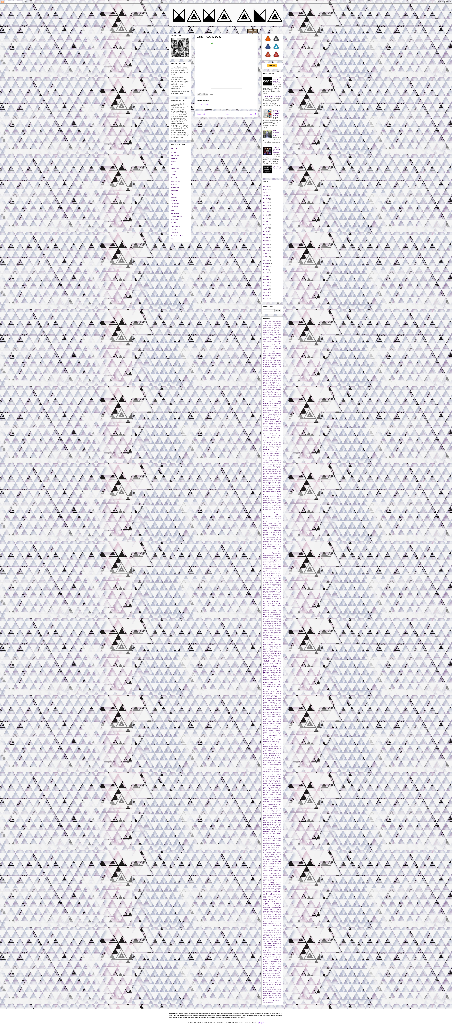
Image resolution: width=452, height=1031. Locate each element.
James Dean (269, 625)
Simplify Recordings (273, 866)
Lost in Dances (273, 668)
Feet (280, 539)
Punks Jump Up (277, 806)
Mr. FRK (268, 734)
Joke (264, 630)
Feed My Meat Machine (269, 537)
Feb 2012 (266, 218)
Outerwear (266, 771)
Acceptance (270, 329)
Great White (278, 582)
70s (267, 325)
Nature (276, 741)
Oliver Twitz (266, 766)
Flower (273, 546)
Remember (266, 831)
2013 (264, 323)
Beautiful (270, 373)
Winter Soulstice (277, 987)
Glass (279, 573)
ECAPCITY (265, 507)
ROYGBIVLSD (271, 843)
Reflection (265, 827)
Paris (270, 780)
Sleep (275, 872)
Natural (272, 741)
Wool (280, 991)
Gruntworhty (266, 586)
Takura (265, 913)
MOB (172, 210)
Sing (280, 866)
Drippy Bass (278, 493)
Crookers (275, 457)
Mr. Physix (275, 734)
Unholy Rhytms (276, 963)
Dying (275, 504)
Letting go (278, 653)
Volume (272, 973)
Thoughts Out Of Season (270, 932)
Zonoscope (266, 1002)
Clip (264, 442)
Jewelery (278, 627)
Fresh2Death (278, 557)
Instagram (174, 197)
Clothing (268, 442)
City (273, 439)
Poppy (275, 797)
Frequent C (269, 557)
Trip (264, 949)
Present (276, 799)
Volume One (278, 973)
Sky (273, 872)
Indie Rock (272, 614)
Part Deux (275, 780)
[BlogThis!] (200, 94)
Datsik (276, 469)
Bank (271, 362)
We (268, 979)
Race (276, 813)
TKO (273, 934)
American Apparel (272, 341)
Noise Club (266, 759)
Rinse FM (270, 836)
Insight (265, 616)
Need (279, 743)
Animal (279, 345)
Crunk (270, 459)
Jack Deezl (278, 621)
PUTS (279, 810)
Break (274, 407)
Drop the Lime (267, 495)
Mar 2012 (266, 215)
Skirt (280, 870)
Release (274, 829)
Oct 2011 (266, 224)
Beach (270, 368)
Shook (264, 859)
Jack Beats (273, 621)
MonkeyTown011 (267, 728)
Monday (275, 725)
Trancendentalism (276, 943)
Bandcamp (265, 362)
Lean (280, 646)
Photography (267, 789)
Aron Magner (277, 350)
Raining (268, 819)
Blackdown (275, 387)
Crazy (279, 455)
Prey (268, 801)
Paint (279, 773)
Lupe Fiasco (274, 675)
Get (280, 568)
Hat (272, 589)
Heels (264, 593)
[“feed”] (268, 42)
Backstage (268, 359)
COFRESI (173, 174)
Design (265, 476)
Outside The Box (273, 771)
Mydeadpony (175, 213)
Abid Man (271, 327)
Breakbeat (269, 408)
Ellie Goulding (270, 516)
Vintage (275, 970)
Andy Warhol (272, 344)
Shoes (279, 858)
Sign (264, 865)
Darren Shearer (267, 469)
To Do (276, 934)
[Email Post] (211, 94)
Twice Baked (275, 952)
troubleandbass (267, 950)
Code (267, 444)
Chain (272, 421)
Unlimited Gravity (276, 965)
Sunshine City (266, 907)
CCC (172, 165)
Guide (279, 586)
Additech (271, 334)
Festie (274, 541)
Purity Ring (266, 808)
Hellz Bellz (174, 184)
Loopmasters (274, 666)
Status (279, 891)
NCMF (279, 741)
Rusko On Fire (277, 847)
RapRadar (271, 820)
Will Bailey (266, 986)
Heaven (273, 591)
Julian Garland (277, 630)
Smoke (265, 877)
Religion (279, 829)
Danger (274, 468)
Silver (267, 865)
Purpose (272, 810)
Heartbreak (269, 591)
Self (276, 856)
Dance (275, 466)
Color (275, 446)
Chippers (279, 428)
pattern (268, 783)
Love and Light (271, 672)
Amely (264, 341)
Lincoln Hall (266, 658)
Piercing (277, 790)
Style (265, 904)
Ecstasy (271, 507)
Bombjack (265, 396)
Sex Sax (268, 858)
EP (269, 527)
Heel (280, 591)
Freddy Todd (273, 552)
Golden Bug (266, 578)
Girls (264, 573)
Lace (264, 644)
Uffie (273, 956)
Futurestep (278, 563)
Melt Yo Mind (272, 697)
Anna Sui (272, 346)
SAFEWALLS (266, 850)
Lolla (271, 663)
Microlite (274, 700)
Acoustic (265, 332)
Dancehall (269, 467)
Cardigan (279, 418)
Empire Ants (277, 520)
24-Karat (274, 323)
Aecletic (173, 152)
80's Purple (174, 149)
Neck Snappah (267, 743)
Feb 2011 (266, 234)
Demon (268, 475)
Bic (274, 380)
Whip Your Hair (270, 984)
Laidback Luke (277, 644)
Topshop (268, 937)
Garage (270, 566)
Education (265, 509)
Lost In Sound (175, 203)
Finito (264, 544)
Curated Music (175, 178)
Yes (267, 997)
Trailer (275, 941)
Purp (271, 808)
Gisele (268, 573)
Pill (280, 790)
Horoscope (272, 600)
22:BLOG (269, 323)
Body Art (270, 394)
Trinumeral (278, 947)
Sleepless (279, 872)
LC (277, 646)
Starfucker (268, 891)
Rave (279, 820)
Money (279, 725)
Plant (275, 794)
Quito (270, 813)
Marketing (265, 691)
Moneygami (266, 726)
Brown (272, 410)
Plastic (265, 796)
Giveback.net (274, 573)
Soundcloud (174, 223)
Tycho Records (268, 956)
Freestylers (271, 555)
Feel (277, 537)
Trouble (279, 949)
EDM (280, 507)
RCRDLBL (271, 824)
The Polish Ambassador (273, 925)
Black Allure (266, 385)
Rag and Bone (278, 815)
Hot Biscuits (174, 191)
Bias (272, 380)
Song (272, 883)
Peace (273, 785)
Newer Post (201, 114)
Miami (279, 698)
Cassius (279, 419)
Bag (264, 360)
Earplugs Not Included (269, 505)
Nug (264, 762)
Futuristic (265, 564)
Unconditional (277, 959)
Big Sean (265, 382)
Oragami (265, 769)
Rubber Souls (277, 843)
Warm (274, 975)
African (265, 336)
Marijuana (278, 689)
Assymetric (272, 353)
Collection (271, 446)
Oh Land (269, 764)
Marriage (279, 691)
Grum (279, 584)
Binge (271, 384)
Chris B (275, 430)
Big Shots (272, 382)
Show (279, 861)
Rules (279, 845)
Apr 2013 (265, 196)
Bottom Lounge (276, 399)
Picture (272, 790)
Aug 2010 (266, 254)
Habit (269, 587)
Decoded (276, 471)
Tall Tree (269, 913)
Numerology (268, 762)
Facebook (265, 534)
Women (270, 991)
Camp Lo (278, 414)
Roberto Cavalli (267, 840)
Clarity (271, 440)
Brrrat (276, 410)
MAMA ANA (174, 207)
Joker (267, 630)
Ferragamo (265, 541)
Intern (264, 618)
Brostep (269, 410)
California (265, 414)
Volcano (268, 973)
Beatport (271, 371)
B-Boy (280, 357)
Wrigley (265, 995)
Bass (269, 364)
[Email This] (198, 94)
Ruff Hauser (266, 845)
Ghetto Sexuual (276, 570)
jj (269, 628)
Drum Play (273, 496)
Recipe (276, 826)
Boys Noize (271, 403)
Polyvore (269, 797)
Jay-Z (268, 627)
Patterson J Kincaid (276, 783)
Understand (273, 961)
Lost (268, 668)
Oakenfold (278, 762)
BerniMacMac (266, 378)
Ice (264, 608)
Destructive (271, 476)
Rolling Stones (267, 842)
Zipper (279, 1000)
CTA (269, 460)
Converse (272, 451)
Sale (271, 850)
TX (263, 956)
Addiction (265, 334)
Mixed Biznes (266, 716)
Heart (264, 591)
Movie (275, 732)
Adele (275, 334)
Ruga (271, 845)
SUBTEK (276, 904)
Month (265, 730)
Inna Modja (278, 614)
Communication (273, 447)
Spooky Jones (278, 888)
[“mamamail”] (276, 42)
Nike (270, 755)
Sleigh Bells (266, 873)
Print (270, 801)
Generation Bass (267, 568)
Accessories (277, 329)
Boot (264, 398)
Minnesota (269, 712)
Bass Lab (274, 364)
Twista (269, 954)
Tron (270, 949)
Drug (273, 494)
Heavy (277, 591)
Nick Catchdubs (276, 752)
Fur (264, 563)
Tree (280, 945)
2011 (279, 322)
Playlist (279, 796)
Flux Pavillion (273, 548)
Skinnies (275, 870)
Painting (274, 775)
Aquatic (265, 350)
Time (270, 934)
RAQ (276, 820)
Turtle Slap (269, 952)
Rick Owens (275, 835)
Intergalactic (278, 616)
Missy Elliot (275, 714)
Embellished (273, 518)
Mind (264, 707)
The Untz (173, 229)
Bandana (279, 360)
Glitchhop (276, 575)
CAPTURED (267, 418)
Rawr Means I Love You (272, 822)
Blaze (273, 389)
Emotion (272, 520)
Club (272, 442)
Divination (268, 482)
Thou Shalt (273, 930)
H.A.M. (265, 587)
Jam (278, 623)
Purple (275, 808)
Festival (279, 541)
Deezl (274, 473)
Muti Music (270, 737)
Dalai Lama (273, 464)
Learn (265, 648)
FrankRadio (278, 550)
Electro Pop (266, 513)
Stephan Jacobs (277, 894)
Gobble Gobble (267, 577)
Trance (269, 943)
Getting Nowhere (267, 570)
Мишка (270, 1002)
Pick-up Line (266, 790)
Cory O (271, 453)
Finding (275, 543)
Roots (279, 842)
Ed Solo (276, 507)
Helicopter (269, 593)
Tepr (267, 918)
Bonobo (270, 396)
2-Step (270, 321)
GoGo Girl (274, 577)
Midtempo (269, 704)
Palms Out (266, 776)
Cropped (279, 457)
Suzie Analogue (274, 907)
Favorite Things (275, 536)
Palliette (279, 774)
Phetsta (276, 787)
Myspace (265, 739)
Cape (280, 416)
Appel (277, 348)
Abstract (277, 327)
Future (267, 563)
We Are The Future (275, 979)
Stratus (279, 898)
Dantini (279, 467)
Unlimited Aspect (267, 965)
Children (265, 428)
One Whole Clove (176, 216)
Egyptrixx (274, 509)
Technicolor (278, 914)
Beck (271, 375)
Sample (274, 850)
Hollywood (268, 598)
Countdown (269, 455)
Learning (271, 648)
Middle (279, 700)
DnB (269, 484)
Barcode (279, 362)
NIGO (267, 755)
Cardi (273, 418)
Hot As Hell (278, 600)
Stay (264, 894)
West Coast (266, 982)
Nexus (275, 750)
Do (271, 484)
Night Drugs (275, 753)
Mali (275, 684)
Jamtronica (275, 625)
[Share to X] (202, 94)
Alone (264, 339)
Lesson (272, 653)
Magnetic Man (268, 682)
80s (272, 325)
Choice (270, 430)
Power (272, 799)
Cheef (279, 421)
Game (279, 564)
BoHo (275, 394)
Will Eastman (273, 986)
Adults (279, 334)
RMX (269, 838)
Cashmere (270, 419)
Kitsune (273, 639)
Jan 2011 (265, 237)
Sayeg (264, 854)
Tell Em (275, 916)
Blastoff (269, 389)
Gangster (265, 566)
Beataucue (278, 369)
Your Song (278, 997)
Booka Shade (278, 396)
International (270, 618)
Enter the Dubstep (274, 525)
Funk (275, 561)
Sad (271, 849)
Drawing (279, 491)
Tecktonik (269, 916)
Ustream (265, 968)
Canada (265, 416)
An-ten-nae (272, 343)
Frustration (266, 561)
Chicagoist (265, 426)
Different (265, 478)
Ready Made (175, 220)
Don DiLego (268, 487)
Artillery (269, 351)
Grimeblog (272, 584)
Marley (272, 691)
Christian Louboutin (275, 433)
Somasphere (266, 882)
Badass (279, 358)
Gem (275, 566)
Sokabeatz (265, 880)
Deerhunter (270, 473)
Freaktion (265, 552)
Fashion (279, 534)
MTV (270, 736)
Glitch (264, 575)
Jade (268, 623)
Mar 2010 (266, 270)
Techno (265, 916)
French (276, 555)
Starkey (272, 891)
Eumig (264, 528)
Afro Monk (270, 336)
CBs (270, 421)
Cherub (275, 423)
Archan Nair (271, 350)
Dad (280, 462)
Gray (271, 582)
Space (264, 886)
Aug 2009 (266, 289)
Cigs (268, 437)
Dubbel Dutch (272, 498)
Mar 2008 (266, 295)
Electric (279, 509)
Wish (264, 989)
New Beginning (270, 746)
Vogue (276, 972)
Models (270, 721)
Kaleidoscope (274, 632)
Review (270, 835)
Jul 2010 (265, 257)
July (264, 632)
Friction (265, 559)
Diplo (267, 480)
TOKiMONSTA (266, 935)
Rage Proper (270, 817)
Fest (271, 541)
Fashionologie (266, 536)
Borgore (279, 398)
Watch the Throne (276, 977)
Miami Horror (267, 700)
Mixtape (279, 716)
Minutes (275, 712)
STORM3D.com (266, 898)
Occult (264, 764)
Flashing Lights (274, 544)
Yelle (276, 995)
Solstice (279, 880)
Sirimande (271, 868)
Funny (279, 561)
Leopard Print (266, 653)
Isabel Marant (274, 619)
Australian (275, 357)
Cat (264, 421)
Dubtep (265, 502)
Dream (265, 493)
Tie (268, 934)
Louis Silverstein (277, 670)
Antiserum (270, 348)
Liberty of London (267, 655)
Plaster (279, 794)
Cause (266, 421)
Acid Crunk (273, 330)
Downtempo (266, 491)
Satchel (274, 852)
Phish (279, 787)
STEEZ (269, 894)
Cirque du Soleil (267, 439)
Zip (277, 1000)
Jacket (264, 623)
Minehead (271, 711)
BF (270, 380)
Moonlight (265, 732)
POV (269, 799)
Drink (272, 493)
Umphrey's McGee (276, 957)
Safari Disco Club (277, 849)
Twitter (273, 954)
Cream (264, 457)
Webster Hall (272, 980)
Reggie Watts (272, 827)
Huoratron (274, 603)
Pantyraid (265, 778)
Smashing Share (273, 875)
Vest (274, 968)
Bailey (267, 360)
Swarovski (265, 909)
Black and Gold (274, 385)
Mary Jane (272, 693)
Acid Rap (279, 330)
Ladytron (271, 644)
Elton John (266, 518)
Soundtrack (278, 884)
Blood (276, 391)
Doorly (273, 487)
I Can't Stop (271, 607)
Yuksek (272, 999)
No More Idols (277, 757)
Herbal (274, 593)
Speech (279, 886)
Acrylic (269, 332)
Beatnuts (265, 371)
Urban (279, 966)
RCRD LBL (266, 824)
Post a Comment (204, 104)
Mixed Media (273, 716)
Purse (276, 810)
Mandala (278, 686)
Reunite (279, 833)
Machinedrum (273, 677)
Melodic (265, 696)
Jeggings (274, 627)
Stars (276, 891)
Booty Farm (274, 398)
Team (269, 914)
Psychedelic (271, 805)
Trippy (267, 949)
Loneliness (265, 665)
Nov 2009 (266, 279)
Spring (268, 890)
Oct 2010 (266, 247)
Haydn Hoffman (277, 589)
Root (276, 842)
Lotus (279, 668)
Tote (280, 939)
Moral (269, 732)
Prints (273, 801)
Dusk (268, 504)
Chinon (270, 428)
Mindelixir (278, 707)
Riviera (275, 836)
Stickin (274, 896)
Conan (279, 447)
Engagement (266, 525)
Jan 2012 (265, 221)
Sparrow (269, 886)
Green (264, 584)
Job (271, 628)
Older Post (252, 114)
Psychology (278, 804)
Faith (270, 534)
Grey (268, 584)
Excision (279, 529)
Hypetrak (265, 607)
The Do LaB (271, 921)
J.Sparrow (265, 621)
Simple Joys (278, 865)
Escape (277, 527)
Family (274, 534)
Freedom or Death (267, 553)
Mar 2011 (266, 231)
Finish (279, 543)
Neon (264, 744)
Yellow (279, 995)
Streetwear (266, 901)
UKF (277, 956)
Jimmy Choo (266, 628)
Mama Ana (270, 686)
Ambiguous (278, 339)
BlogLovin (173, 162)
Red (280, 826)
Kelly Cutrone (269, 635)
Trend (265, 947)
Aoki (274, 348)
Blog (264, 391)
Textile (270, 918)
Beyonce (274, 378)
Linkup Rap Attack (276, 658)
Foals (279, 548)
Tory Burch (274, 937)
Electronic (277, 513)
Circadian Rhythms (276, 437)
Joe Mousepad (277, 628)
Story (273, 898)
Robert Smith (277, 838)
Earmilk (279, 504)
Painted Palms (267, 774)
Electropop (265, 514)
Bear (273, 368)
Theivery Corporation (271, 927)
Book (273, 396)
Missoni (269, 714)
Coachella (276, 442)
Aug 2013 (266, 189)
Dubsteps (278, 500)
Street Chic (277, 899)
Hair (273, 587)
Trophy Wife (274, 949)
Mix (280, 714)
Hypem (173, 194)
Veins (270, 968)
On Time (272, 766)
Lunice (268, 675)
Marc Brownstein (268, 688)
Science (276, 854)
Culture (279, 460)
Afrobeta (275, 336)
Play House (273, 796)
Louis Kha (269, 670)
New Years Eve (274, 748)
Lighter (273, 657)
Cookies (279, 451)
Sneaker (270, 877)
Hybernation (266, 605)
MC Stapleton (274, 695)
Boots (268, 398)
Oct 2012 (266, 212)
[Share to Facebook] (204, 94)
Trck (277, 945)
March (265, 690)
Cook (276, 451)
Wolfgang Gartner (276, 989)
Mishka (279, 712)
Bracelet (279, 403)
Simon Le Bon (272, 865)
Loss (264, 668)
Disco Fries (274, 480)
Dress (268, 493)
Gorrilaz (270, 580)
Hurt (279, 603)
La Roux (279, 642)
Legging (272, 650)
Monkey (279, 726)
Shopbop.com (275, 859)
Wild (280, 984)
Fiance (264, 543)
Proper (264, 804)
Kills (267, 637)
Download (277, 489)
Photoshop (273, 789)
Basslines (278, 364)
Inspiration (271, 616)
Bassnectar (266, 366)
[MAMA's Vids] (276, 57)
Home (227, 114)
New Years (268, 748)
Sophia (265, 884)
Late (268, 646)
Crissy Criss (270, 457)
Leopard (279, 651)
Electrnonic (274, 511)
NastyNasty (266, 741)
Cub (271, 460)
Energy (279, 523)
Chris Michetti (273, 432)
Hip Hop (272, 596)
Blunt (269, 392)
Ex (268, 528)
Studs (279, 901)
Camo (270, 414)
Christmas (266, 435)
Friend (269, 559)
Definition (278, 473)
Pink (264, 792)
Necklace (274, 743)
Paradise (273, 778)
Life (274, 655)
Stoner (279, 896)
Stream (265, 899)
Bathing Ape (272, 366)
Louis (264, 670)
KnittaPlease (278, 641)
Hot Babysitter (175, 187)
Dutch (271, 504)
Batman (277, 366)
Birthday (275, 384)
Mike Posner (266, 705)
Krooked (269, 642)
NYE (275, 762)
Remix (273, 831)
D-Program (276, 462)
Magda (279, 681)
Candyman (270, 416)
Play (269, 796)
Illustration (266, 612)
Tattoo (276, 913)
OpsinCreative (277, 767)
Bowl (276, 401)
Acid (269, 330)
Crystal (274, 458)
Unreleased (272, 966)
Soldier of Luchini (272, 880)
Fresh (273, 557)
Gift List (268, 571)
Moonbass (278, 730)
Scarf (267, 854)
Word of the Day (276, 993)
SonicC (279, 882)
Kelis (264, 635)
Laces (267, 644)
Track (271, 941)
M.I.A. (268, 677)
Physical (279, 789)
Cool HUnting (266, 453)
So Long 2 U (271, 879)
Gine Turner (276, 571)
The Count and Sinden (268, 920)
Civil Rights (278, 439)
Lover (277, 672)
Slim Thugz (278, 873)
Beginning (275, 375)
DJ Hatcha (278, 482)
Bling (279, 389)
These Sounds (266, 930)
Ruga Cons (275, 845)
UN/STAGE (266, 959)
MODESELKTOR (277, 721)
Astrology (278, 353)
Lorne (279, 666)
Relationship (266, 829)
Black (279, 384)
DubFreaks (266, 500)
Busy (264, 412)
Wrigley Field (271, 995)
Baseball (265, 364)
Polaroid (265, 797)
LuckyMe (273, 674)
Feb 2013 (266, 202)
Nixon (272, 757)
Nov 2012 (266, 208)
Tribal (273, 947)
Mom (270, 725)
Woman (265, 991)
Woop (264, 993)
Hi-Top (279, 593)
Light (269, 657)
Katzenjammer (277, 634)
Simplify (265, 866)
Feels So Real (274, 539)
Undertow (278, 961)
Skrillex (270, 872)
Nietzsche (265, 753)
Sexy (276, 858)
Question (265, 813)
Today (279, 934)
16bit (267, 321)
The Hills (277, 923)
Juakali (271, 630)
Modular (272, 723)
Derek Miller (278, 475)
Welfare (279, 980)
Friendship (274, 559)
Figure (268, 543)
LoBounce (265, 663)
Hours (268, 601)
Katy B (272, 634)
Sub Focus (271, 904)
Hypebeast (273, 605)
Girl (280, 572)
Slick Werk (272, 873)
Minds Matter (267, 709)
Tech (273, 914)
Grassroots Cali (175, 181)
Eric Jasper (273, 527)
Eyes (271, 532)
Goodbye (265, 580)
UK (275, 956)
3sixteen (279, 323)
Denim (272, 475)
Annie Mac (278, 346)
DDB (264, 471)
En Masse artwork (268, 521)
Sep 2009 (266, 286)
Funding (271, 561)
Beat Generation (270, 369)
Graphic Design (277, 580)
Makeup (276, 682)
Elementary (272, 514)
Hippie (276, 596)
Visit (270, 972)
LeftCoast (265, 649)
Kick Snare (276, 635)
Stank (279, 890)
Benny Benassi (277, 376)
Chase (276, 421)
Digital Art (276, 478)
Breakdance (275, 408)
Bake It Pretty (175, 155)
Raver (264, 822)
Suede (279, 904)
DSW (264, 498)
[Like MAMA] (268, 49)
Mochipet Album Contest (269, 719)
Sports (264, 890)
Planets (271, 794)
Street (271, 899)
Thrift (279, 932)
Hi (276, 593)
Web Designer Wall (177, 236)
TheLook (279, 927)
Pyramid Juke (277, 811)
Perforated (271, 787)
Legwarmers (278, 649)
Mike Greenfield (277, 704)
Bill (277, 382)
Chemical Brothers (268, 423)
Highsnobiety (266, 596)
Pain (276, 773)
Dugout (269, 502)
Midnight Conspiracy (269, 702)
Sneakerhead (277, 877)
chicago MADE (175, 168)
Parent (279, 778)
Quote (273, 813)
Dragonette (273, 491)
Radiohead (271, 815)
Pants (279, 776)
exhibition (265, 530)
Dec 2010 (266, 241)
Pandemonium (273, 776)
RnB (272, 838)
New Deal (276, 746)
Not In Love (270, 760)
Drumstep (278, 496)
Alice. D (279, 337)
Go (280, 575)
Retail (274, 833)
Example (273, 528)
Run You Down (266, 847)
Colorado (279, 446)
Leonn (275, 651)
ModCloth (278, 719)
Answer (265, 348)
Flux (277, 546)
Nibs (280, 750)
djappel (265, 484)
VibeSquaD (278, 968)
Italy (280, 619)
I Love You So (277, 607)
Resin (270, 833)
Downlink (270, 489)
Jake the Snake (272, 623)
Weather (265, 981)
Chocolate (265, 430)
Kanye (264, 634)
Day (280, 469)
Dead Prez (268, 471)
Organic (270, 769)
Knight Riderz (267, 641)
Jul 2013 (265, 192)
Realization (271, 826)
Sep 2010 (266, 250)
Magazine (272, 681)
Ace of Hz (265, 330)
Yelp (172, 239)
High (264, 594)
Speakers (274, 886)
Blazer (276, 389)
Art (264, 352)
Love (265, 672)
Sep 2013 (266, 186)
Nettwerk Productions (275, 744)
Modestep (265, 723)
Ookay (268, 767)
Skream (265, 872)
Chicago (278, 425)
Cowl (277, 455)
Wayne (265, 979)
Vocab (273, 972)
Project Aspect (277, 803)
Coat (280, 442)
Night (270, 753)
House (273, 601)
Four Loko (271, 550)
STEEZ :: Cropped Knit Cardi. (272, 96)
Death (272, 471)
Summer (270, 906)
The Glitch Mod (270, 923)
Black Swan (270, 387)
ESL (280, 527)
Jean (271, 627)
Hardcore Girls (266, 589)
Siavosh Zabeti (272, 863)
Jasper (265, 627)
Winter (271, 988)
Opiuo (271, 767)
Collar (267, 446)
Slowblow (265, 875)
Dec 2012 (266, 205)
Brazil (271, 407)
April (280, 348)
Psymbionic (266, 806)
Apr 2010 (265, 266)
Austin (271, 357)
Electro (279, 511)
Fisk (268, 544)
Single (264, 868)
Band (274, 360)
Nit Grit (268, 757)
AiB (280, 336)
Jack (269, 621)
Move (273, 732)
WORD (269, 993)
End (275, 523)
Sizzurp (270, 870)
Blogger (261, 1023)
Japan (279, 625)
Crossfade (265, 458)
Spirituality (271, 888)
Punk (271, 806)
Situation (265, 870)
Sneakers (265, 879)
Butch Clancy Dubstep (271, 412)
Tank (273, 913)
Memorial (278, 696)
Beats (275, 371)
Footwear (265, 550)
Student (274, 901)
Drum (275, 494)
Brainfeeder (266, 405)
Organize (275, 769)
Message (275, 698)
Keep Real (174, 200)
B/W (264, 358)
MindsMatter (274, 709)
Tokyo (272, 935)
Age (278, 336)
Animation (266, 346)
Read (280, 824)
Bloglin (267, 391)
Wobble (269, 989)
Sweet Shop (272, 911)
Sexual (272, 858)
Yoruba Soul (271, 997)
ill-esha (274, 610)
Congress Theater (276, 450)
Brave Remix (266, 407)
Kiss (280, 637)
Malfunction (270, 684)
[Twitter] (276, 49)
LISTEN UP (269, 661)
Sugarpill (265, 906)
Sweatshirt (272, 909)
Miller (279, 705)
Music (274, 736)
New (264, 746)
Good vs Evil (277, 578)
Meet (280, 695)
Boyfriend (266, 403)
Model (264, 721)
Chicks (272, 426)
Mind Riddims (271, 707)
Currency (265, 462)
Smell (279, 875)
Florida (269, 546)
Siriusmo (278, 868)
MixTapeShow (266, 718)
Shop (268, 859)
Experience (277, 530)
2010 (276, 322)
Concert (266, 450)
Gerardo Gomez (275, 568)
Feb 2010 (266, 273)
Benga (270, 377)
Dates (273, 469)
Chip (274, 428)
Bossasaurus (266, 399)
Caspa (274, 419)
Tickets (265, 934)
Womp (275, 991)
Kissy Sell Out (267, 639)
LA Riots (274, 642)
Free (279, 552)
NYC (273, 762)
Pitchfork (269, 792)
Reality (265, 826)
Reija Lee (278, 827)
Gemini (279, 566)
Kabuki (268, 632)
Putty (264, 811)
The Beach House (276, 918)
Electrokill (271, 513)
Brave (279, 405)
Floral (264, 546)
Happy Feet (278, 587)
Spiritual (265, 888)
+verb (264, 321)
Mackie (279, 677)
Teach (279, 913)
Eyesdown (275, 532)
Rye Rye (265, 849)
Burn (280, 410)
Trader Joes (174, 232)
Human (269, 603)
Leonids (271, 651)
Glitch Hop (270, 575)
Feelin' (268, 539)
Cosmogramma (277, 453)
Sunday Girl (278, 906)
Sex (264, 858)
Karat (268, 634)
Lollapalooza (278, 663)
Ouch (279, 769)
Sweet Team (278, 911)
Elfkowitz (278, 515)
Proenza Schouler (267, 803)
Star (264, 891)
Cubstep (275, 460)
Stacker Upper (274, 890)
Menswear (269, 698)
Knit (273, 641)
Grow (276, 584)
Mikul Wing (274, 705)
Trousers (274, 950)
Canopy (276, 416)
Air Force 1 (266, 337)
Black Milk (174, 158)
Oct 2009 (266, 283)
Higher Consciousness (274, 594)
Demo (264, 475)
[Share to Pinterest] (207, 94)
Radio (267, 815)
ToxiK (267, 941)
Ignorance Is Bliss (271, 608)
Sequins (279, 856)
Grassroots (266, 582)
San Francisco (267, 852)
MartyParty (266, 693)
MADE (271, 679)
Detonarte (278, 476)
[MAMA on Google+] (268, 57)
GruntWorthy (274, 586)
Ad (277, 332)
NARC (272, 739)
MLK (273, 718)
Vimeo (270, 970)
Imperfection (274, 612)
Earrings (279, 505)
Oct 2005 (266, 299)
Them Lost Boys (273, 928)
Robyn (273, 840)
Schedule (272, 854)
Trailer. (279, 941)
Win (268, 988)
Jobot (273, 628)
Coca (264, 444)
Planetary (265, 794)
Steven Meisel (267, 896)
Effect (270, 509)
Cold (275, 444)
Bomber (279, 394)
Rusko (272, 847)
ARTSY (273, 352)
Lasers (264, 646)
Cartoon (265, 419)
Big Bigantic (278, 380)
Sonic (275, 882)
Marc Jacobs (277, 688)
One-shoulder (277, 766)
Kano (280, 632)
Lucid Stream (266, 674)
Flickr (279, 544)
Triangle (270, 947)
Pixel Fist (275, 792)
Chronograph (273, 435)
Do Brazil (275, 484)
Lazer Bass (273, 646)
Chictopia (173, 171)
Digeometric (270, 478)
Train (264, 943)
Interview (276, 618)
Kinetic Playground (274, 637)
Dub (267, 498)
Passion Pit (273, 782)
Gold (279, 577)
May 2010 (266, 263)
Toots (275, 935)
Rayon (279, 822)
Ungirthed (265, 963)
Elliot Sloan (278, 516)
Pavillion (268, 785)
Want (265, 975)
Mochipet (278, 718)
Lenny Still (266, 651)
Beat (264, 369)
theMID (279, 928)
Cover (274, 455)
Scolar (266, 856)
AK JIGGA (271, 337)
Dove (277, 487)
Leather (278, 648)
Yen (264, 997)
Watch (269, 977)
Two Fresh (278, 954)
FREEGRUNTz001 (277, 553)
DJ (273, 482)
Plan (280, 792)
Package (273, 773)
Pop (272, 797)
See (273, 856)
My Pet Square (277, 737)
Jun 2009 (266, 292)
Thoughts (278, 930)
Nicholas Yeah (267, 752)
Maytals (268, 695)
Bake (271, 360)
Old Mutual (278, 764)
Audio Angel (270, 355)
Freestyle (265, 555)
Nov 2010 (266, 244)
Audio (264, 355)
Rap (267, 820)
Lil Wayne (278, 657)
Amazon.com (271, 339)
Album (275, 337)
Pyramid (269, 811)
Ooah (264, 767)
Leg (269, 650)
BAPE (275, 362)
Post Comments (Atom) (230, 120)
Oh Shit (273, 764)
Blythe (264, 394)
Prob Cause (278, 801)
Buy (278, 412)
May (264, 695)
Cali (280, 412)
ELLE (264, 516)
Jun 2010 (266, 260)
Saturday (279, 852)
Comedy (265, 448)
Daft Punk (266, 464)
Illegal (279, 610)
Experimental (266, 532)
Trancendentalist (267, 945)
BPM (276, 403)
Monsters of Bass (276, 728)
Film (272, 543)
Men (264, 698)
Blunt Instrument (276, 392)
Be (268, 368)
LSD (280, 672)
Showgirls (265, 863)
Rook (273, 842)
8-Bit (270, 325)
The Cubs (276, 920)
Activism (274, 332)
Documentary (274, 485)
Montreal (271, 730)
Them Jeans (266, 928)
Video (265, 970)
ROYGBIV (265, 843)
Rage (264, 817)
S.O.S (269, 849)
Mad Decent (266, 679)
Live (279, 661)
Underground (266, 961)
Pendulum (278, 785)
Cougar (265, 455)
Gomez (271, 578)
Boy (279, 402)
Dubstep (272, 500)
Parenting (265, 780)
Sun (274, 906)
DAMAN (270, 466)
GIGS (271, 571)
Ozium (267, 773)
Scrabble (271, 856)
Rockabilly (278, 840)
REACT (276, 824)
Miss (264, 714)
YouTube (266, 999)
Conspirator (266, 451)
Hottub (265, 601)
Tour (264, 941)
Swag (279, 907)
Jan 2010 (265, 276)
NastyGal (279, 739)
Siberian (279, 863)
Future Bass (272, 563)
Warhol (269, 975)
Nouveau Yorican (277, 760)
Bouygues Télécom (268, 401)
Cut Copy (270, 462)
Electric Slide (266, 511)
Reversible (265, 835)
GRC (273, 582)
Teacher (265, 914)
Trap (274, 945)
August (275, 355)
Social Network (277, 879)
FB (280, 536)
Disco (270, 480)
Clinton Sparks (277, 440)
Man (274, 686)
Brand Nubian (274, 405)
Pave (264, 785)
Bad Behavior (274, 358)
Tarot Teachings (175, 226)
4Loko (264, 325)
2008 (274, 321)
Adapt (279, 332)
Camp (274, 414)
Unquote (265, 966)
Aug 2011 (266, 228)
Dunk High (274, 502)
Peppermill (266, 787)
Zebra (268, 1000)
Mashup (278, 693)
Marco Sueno (271, 689)
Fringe (279, 559)
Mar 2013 (266, 199)
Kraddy (265, 642)
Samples (279, 850)
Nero (268, 744)
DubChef (279, 498)
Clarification (266, 440)
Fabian (279, 532)
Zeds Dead (273, 1000)
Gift (264, 571)
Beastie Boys (278, 368)
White (276, 984)
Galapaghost (273, 564)
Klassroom (278, 639)
